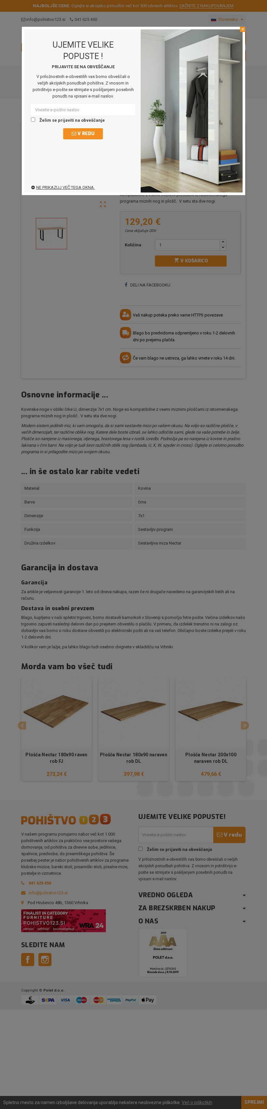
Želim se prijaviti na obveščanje (71, 120)
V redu (85, 134)
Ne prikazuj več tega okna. (65, 187)
